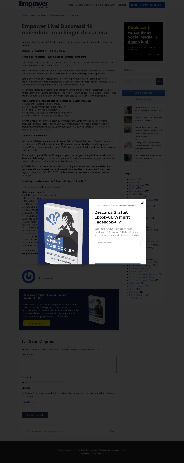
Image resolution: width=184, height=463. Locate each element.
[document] (92, 231)
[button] (142, 202)
